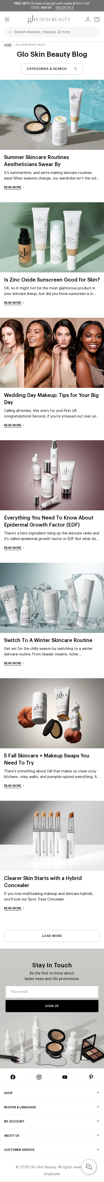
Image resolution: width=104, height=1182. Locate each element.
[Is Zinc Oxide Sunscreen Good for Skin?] (52, 237)
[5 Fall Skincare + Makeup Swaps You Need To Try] (52, 713)
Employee (52, 1174)
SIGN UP (52, 1006)
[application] (89, 1167)
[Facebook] (12, 1077)
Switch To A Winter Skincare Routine (48, 640)
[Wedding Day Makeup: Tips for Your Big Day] (52, 353)
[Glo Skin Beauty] (49, 19)
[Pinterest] (91, 1077)
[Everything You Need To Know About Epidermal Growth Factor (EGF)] (52, 475)
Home (8, 45)
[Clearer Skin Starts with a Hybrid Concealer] (52, 836)
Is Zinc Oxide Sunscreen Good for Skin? (52, 280)
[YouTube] (64, 1077)
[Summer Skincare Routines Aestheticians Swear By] (52, 115)
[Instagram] (38, 1077)
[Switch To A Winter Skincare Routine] (52, 598)
